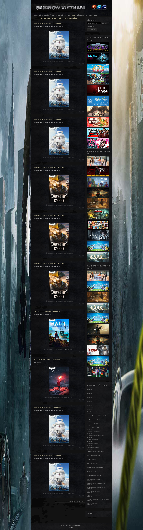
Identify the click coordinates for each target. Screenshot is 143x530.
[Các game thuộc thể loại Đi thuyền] (60, 10)
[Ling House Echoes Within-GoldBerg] (98, 94)
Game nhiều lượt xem (63, 15)
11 (77, 501)
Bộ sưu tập (80, 15)
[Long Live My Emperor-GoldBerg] (98, 261)
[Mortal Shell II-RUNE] (98, 176)
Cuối (83, 501)
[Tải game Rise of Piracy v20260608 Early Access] (59, 477)
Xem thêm (81, 63)
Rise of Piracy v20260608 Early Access (48, 455)
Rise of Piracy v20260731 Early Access (48, 119)
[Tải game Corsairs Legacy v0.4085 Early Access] (59, 237)
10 (74, 501)
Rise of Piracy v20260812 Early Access (48, 23)
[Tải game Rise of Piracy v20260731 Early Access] (59, 141)
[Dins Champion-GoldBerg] (98, 52)
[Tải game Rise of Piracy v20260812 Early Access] (59, 45)
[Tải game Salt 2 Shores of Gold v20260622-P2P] (59, 333)
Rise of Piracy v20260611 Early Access (48, 407)
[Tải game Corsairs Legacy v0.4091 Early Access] (59, 189)
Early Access (47, 26)
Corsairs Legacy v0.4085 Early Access (48, 215)
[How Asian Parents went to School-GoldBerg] (98, 137)
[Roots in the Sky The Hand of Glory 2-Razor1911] (98, 73)
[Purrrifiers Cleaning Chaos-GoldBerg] (98, 84)
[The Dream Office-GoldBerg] (98, 105)
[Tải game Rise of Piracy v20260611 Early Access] (59, 429)
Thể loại (73, 15)
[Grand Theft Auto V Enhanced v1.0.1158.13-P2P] (98, 229)
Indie (52, 26)
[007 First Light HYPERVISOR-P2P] (98, 333)
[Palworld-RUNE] (98, 251)
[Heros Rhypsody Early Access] (98, 116)
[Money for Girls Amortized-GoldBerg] (98, 148)
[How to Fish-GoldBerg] (98, 186)
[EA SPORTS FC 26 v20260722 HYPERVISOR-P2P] (98, 376)
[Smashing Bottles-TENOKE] (98, 126)
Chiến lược (61, 26)
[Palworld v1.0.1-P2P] (98, 323)
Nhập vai (53, 170)
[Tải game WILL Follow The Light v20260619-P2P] (59, 381)
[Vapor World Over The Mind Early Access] (98, 240)
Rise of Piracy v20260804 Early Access (48, 71)
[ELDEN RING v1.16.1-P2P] (98, 197)
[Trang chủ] (94, 9)
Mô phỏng (56, 26)
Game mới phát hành (48, 15)
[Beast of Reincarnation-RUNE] (98, 208)
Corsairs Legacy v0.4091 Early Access (48, 167)
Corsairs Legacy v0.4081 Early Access (48, 263)
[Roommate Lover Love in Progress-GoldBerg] (98, 165)
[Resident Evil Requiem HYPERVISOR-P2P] (98, 355)
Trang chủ (37, 15)
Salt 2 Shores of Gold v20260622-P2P (48, 311)
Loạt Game (88, 15)
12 (79, 501)
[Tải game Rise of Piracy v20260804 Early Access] (59, 93)
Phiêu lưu (42, 26)
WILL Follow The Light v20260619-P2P (47, 359)
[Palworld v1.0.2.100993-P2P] (98, 365)
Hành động (36, 26)
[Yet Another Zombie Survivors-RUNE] (98, 218)
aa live (71, 527)
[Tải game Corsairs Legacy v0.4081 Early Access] (59, 285)
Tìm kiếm (104, 23)
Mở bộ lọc (92, 29)
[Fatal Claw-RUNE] (98, 62)
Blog (95, 15)
